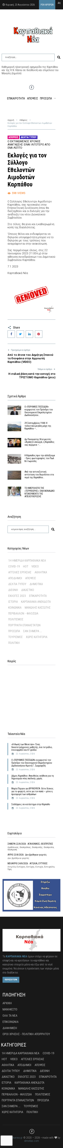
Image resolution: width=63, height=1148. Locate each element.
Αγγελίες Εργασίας (19, 572)
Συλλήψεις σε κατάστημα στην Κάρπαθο (30, 804)
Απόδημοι (15, 578)
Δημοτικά (36, 584)
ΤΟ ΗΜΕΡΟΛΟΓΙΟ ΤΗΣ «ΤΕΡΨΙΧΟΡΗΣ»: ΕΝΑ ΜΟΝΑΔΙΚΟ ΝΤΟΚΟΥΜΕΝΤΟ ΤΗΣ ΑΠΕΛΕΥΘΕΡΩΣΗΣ (40, 492)
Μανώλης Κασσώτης (38, 607)
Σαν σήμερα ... (32, 631)
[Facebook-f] (31, 87)
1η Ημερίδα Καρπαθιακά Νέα (27, 560)
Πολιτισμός (15, 619)
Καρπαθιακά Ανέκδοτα (36, 601)
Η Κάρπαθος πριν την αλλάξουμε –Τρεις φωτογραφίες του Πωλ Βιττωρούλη (40, 458)
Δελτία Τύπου (28, 137)
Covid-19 (14, 566)
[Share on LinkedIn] (29, 334)
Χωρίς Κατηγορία (36, 637)
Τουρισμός (15, 637)
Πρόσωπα (14, 631)
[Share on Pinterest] (38, 334)
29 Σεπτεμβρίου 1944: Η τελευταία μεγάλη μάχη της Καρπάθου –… (38, 426)
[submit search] (58, 57)
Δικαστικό (27, 590)
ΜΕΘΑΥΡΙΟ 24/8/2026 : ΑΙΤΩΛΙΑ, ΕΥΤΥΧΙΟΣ (28, 863)
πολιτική (14, 643)
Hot (25, 566)
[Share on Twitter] (20, 334)
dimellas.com (31, 1140)
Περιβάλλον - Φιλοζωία (23, 613)
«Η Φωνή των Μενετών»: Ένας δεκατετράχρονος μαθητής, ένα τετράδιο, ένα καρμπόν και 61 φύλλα (31, 747)
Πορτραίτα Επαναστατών (24, 625)
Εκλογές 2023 (17, 596)
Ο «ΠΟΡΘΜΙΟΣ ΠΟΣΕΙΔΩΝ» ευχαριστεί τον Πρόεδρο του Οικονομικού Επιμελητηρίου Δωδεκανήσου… (39, 410)
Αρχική (11, 120)
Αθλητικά (41, 572)
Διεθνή (13, 590)
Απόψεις (23, 120)
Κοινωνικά (15, 607)
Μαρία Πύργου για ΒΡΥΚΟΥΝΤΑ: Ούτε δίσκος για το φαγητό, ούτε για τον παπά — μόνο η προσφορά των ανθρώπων (32, 791)
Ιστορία (13, 601)
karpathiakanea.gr (13, 1137)
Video (35, 566)
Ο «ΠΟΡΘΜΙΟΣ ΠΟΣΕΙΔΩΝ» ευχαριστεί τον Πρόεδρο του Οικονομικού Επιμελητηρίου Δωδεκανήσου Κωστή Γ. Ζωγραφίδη (31, 763)
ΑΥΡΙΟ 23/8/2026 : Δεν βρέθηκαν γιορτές (27, 854)
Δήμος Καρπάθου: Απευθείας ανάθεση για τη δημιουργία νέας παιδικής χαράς (32, 777)
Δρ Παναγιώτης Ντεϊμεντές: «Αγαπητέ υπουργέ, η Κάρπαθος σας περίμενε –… (39, 442)
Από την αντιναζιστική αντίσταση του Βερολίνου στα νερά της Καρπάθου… (39, 474)
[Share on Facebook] (11, 334)
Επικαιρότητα (38, 596)
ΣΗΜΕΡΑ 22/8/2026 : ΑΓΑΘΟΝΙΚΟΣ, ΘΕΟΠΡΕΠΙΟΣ (30, 843)
